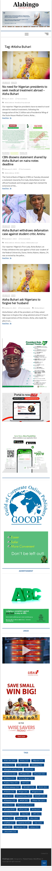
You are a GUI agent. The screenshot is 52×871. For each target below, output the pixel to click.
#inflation (9, 778)
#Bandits (38, 761)
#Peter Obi (38, 800)
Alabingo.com (7, 859)
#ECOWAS (10, 774)
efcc (34, 818)
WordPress (37, 859)
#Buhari (8, 765)
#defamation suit (32, 243)
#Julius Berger (26, 778)
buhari (8, 818)
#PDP (24, 800)
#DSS (29, 769)
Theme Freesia (27, 859)
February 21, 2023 (10, 169)
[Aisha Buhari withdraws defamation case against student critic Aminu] (26, 208)
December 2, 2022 (10, 239)
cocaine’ (21, 818)
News (13, 226)
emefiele (9, 823)
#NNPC (40, 796)
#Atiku (24, 761)
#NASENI (29, 787)
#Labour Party (11, 783)
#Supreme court (25, 805)
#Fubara (25, 774)
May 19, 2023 (8, 99)
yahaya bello (10, 831)
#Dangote (37, 765)
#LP (25, 783)
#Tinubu (9, 809)
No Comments (22, 99)
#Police (8, 805)
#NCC (43, 787)
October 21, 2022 (10, 308)
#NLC (8, 796)
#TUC (23, 809)
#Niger (23, 792)
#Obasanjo (9, 800)
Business (5, 153)
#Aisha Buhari (10, 102)
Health (14, 82)
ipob (7, 827)
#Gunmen (39, 774)
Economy (14, 153)
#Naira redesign (11, 787)
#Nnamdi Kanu (23, 796)
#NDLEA (9, 792)
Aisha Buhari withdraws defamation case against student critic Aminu (25, 232)
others (34, 827)
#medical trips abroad (22, 102)
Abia (25, 814)
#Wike (36, 809)
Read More (8, 118)
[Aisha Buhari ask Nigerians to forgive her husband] (26, 278)
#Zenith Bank (10, 814)
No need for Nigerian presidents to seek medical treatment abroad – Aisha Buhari (24, 90)
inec (38, 823)
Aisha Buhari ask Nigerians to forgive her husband (21, 301)
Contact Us (44, 853)
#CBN (17, 173)
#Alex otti (10, 761)
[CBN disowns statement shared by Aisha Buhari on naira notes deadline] (26, 137)
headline (6, 82)
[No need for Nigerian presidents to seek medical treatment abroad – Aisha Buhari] (26, 65)
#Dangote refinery (12, 769)
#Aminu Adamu (20, 243)
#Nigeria (37, 792)
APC (36, 814)
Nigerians (20, 827)
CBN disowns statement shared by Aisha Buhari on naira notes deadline (24, 160)
